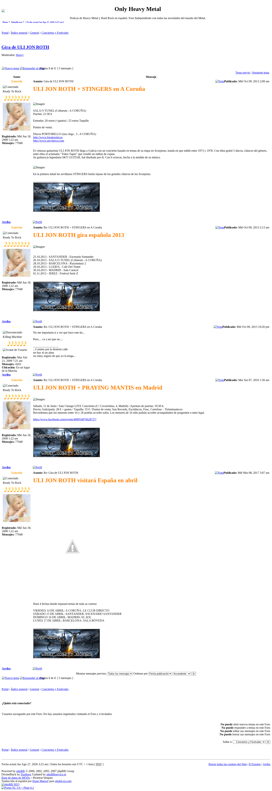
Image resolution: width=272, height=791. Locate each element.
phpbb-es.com (63, 781)
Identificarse (16, 22)
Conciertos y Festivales (54, 32)
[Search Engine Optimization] (10, 784)
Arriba (6, 222)
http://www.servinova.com (48, 140)
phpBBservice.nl (56, 774)
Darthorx (26, 774)
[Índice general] (3, 11)
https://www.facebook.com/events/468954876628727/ (64, 419)
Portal (5, 32)
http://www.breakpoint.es (48, 137)
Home (5, 22)
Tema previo (242, 72)
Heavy (20, 55)
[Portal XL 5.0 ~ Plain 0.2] (17, 787)
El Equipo (255, 764)
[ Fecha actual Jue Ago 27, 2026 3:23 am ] (45, 22)
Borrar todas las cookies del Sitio (228, 764)
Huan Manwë (40, 781)
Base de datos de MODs (15, 777)
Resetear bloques (43, 777)
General (34, 32)
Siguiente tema (260, 72)
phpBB (20, 771)
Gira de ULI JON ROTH (25, 47)
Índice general (19, 32)
